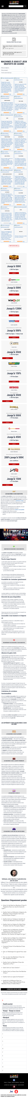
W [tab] (2, 1067)
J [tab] (2, 1045)
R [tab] (2, 1056)
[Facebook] (14, 1080)
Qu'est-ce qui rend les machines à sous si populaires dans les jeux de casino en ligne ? (14, 907)
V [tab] (2, 1070)
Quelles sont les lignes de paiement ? (13, 977)
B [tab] (2, 1000)
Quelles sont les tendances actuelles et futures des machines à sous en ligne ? (14, 919)
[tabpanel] (14, 1017)
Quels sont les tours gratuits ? (11, 967)
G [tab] (2, 1041)
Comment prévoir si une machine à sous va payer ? (14, 947)
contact (5, 1082)
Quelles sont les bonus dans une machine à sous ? (14, 972)
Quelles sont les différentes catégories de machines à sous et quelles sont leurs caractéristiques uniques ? (14, 913)
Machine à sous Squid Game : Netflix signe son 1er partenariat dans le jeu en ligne (12, 53)
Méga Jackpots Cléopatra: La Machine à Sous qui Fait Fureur (13, 47)
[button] (2, 6)
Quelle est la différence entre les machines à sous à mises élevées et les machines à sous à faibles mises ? (13, 982)
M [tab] (2, 1048)
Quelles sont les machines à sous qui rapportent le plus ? (13, 963)
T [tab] (2, 1063)
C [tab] (2, 1034)
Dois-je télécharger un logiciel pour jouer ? (14, 952)
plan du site (22, 1082)
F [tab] (2, 1037)
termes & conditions (15, 1082)
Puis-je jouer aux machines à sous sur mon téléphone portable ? (13, 957)
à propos (9, 1082)
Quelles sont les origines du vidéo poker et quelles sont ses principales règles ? (14, 925)
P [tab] (2, 1052)
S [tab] (2, 1059)
